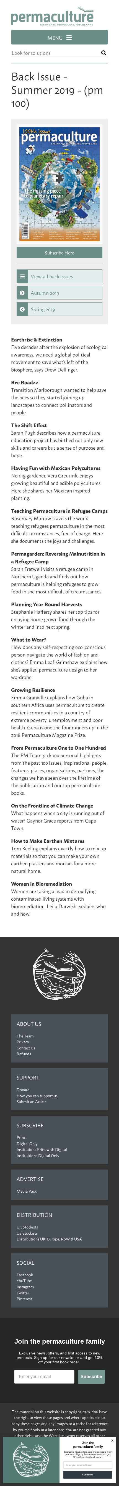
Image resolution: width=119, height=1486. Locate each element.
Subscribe (30, 1125)
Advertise (30, 1179)
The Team (25, 1035)
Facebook (25, 1274)
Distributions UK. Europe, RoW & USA (49, 1238)
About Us (29, 1023)
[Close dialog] (112, 1440)
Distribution (34, 1214)
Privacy (23, 1041)
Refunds (24, 1053)
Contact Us (26, 1047)
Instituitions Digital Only (38, 1155)
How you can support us (37, 1095)
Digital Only (27, 1143)
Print (21, 1137)
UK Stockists (27, 1227)
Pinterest (24, 1298)
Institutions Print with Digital (42, 1149)
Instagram (25, 1286)
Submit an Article (31, 1101)
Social (25, 1262)
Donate (23, 1089)
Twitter (23, 1292)
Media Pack (27, 1191)
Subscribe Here (59, 252)
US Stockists (27, 1233)
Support (28, 1077)
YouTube (24, 1280)
